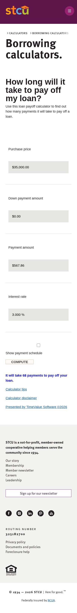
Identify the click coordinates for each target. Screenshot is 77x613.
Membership (15, 465)
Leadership (14, 480)
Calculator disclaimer (21, 398)
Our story (12, 460)
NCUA (51, 600)
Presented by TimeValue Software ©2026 (36, 407)
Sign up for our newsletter (38, 493)
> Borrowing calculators (49, 32)
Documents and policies (23, 547)
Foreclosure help (18, 552)
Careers (11, 475)
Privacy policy (15, 542)
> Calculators (17, 32)
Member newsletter (20, 470)
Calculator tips (16, 389)
